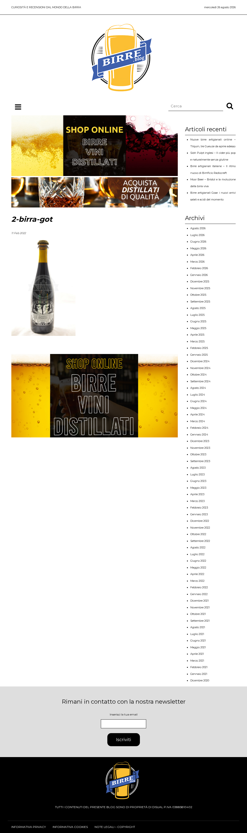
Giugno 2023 (198, 481)
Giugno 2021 (198, 640)
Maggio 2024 (198, 408)
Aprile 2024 (197, 414)
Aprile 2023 (197, 494)
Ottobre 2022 (198, 534)
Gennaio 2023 (199, 514)
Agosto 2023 (198, 467)
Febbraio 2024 (199, 427)
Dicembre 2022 (199, 521)
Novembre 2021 (200, 607)
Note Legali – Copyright (115, 827)
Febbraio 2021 (198, 667)
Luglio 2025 (197, 315)
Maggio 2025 (198, 328)
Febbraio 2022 (199, 587)
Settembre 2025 (200, 301)
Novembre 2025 (200, 288)
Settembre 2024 (200, 381)
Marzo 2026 (197, 261)
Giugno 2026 (198, 241)
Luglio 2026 (197, 235)
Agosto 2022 (198, 547)
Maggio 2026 (198, 248)
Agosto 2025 (198, 308)
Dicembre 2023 (199, 441)
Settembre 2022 (200, 541)
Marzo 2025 (197, 341)
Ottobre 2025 (198, 294)
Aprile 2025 (197, 334)
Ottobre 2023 (198, 454)
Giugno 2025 (198, 321)
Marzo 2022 (197, 580)
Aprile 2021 (197, 654)
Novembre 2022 (200, 527)
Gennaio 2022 (199, 594)
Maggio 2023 (198, 487)
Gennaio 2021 (198, 674)
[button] (230, 106)
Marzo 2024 (197, 421)
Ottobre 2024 (198, 374)
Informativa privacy (28, 827)
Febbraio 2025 (199, 348)
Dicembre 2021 (199, 600)
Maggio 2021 (198, 647)
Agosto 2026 (198, 228)
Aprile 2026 (197, 255)
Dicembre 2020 (199, 680)
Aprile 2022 (197, 574)
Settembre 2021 (200, 620)
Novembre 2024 (200, 368)
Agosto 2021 (197, 627)
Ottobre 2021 (198, 614)
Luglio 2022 (197, 554)
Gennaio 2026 (199, 275)
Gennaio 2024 (199, 434)
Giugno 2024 (198, 401)
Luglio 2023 (197, 474)
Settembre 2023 (200, 461)
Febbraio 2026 (199, 268)
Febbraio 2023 (199, 507)
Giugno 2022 (198, 560)
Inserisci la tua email (123, 714)
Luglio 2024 (197, 394)
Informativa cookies (70, 827)
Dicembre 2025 (199, 281)
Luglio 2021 (197, 634)
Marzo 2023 (197, 501)
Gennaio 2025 (199, 354)
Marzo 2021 (197, 660)
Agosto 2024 (198, 388)
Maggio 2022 (198, 567)
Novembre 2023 (200, 448)
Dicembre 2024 (200, 361)
